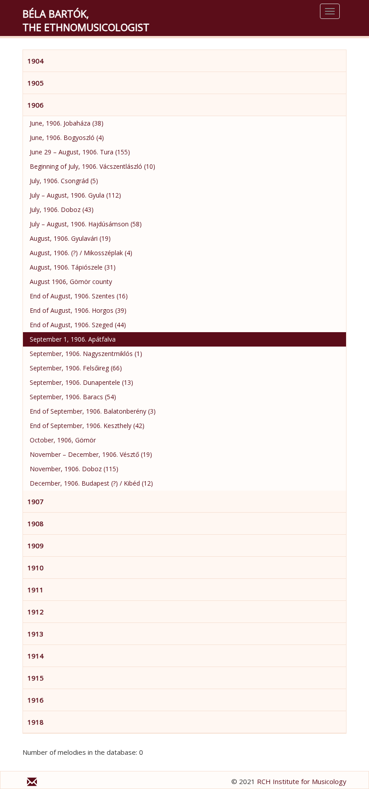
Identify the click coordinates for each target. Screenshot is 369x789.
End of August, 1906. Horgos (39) (78, 310)
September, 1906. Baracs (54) (73, 396)
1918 (35, 721)
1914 (35, 655)
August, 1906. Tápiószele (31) (73, 267)
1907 (35, 501)
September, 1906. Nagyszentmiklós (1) (86, 353)
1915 (35, 677)
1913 (35, 633)
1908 (35, 523)
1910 (35, 567)
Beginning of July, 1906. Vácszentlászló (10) (92, 166)
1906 (35, 104)
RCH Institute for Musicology (301, 781)
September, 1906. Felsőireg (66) (76, 368)
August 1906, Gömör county (71, 281)
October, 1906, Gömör (63, 440)
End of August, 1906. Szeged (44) (78, 324)
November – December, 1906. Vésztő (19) (91, 454)
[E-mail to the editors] (32, 783)
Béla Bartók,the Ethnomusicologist (85, 20)
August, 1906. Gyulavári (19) (70, 238)
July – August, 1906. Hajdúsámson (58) (86, 224)
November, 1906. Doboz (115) (74, 468)
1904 (35, 60)
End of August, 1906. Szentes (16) (79, 296)
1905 (35, 82)
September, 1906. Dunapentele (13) (81, 382)
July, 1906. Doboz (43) (62, 209)
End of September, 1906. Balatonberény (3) (93, 411)
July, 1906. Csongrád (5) (64, 180)
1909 (35, 545)
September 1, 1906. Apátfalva (73, 339)
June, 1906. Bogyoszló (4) (67, 137)
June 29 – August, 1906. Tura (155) (80, 152)
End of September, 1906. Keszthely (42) (87, 425)
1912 (35, 611)
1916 (35, 699)
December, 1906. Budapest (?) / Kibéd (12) (91, 483)
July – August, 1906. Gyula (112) (75, 195)
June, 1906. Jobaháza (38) (67, 123)
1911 (35, 589)
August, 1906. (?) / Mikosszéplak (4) (81, 252)
